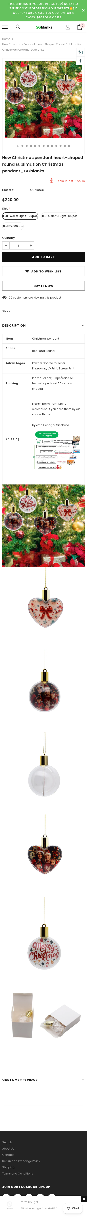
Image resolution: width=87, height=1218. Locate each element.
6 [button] (39, 146)
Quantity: (8, 238)
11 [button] (61, 146)
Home (6, 39)
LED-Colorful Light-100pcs (59, 216)
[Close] (84, 1199)
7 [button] (44, 146)
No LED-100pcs (13, 226)
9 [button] (52, 146)
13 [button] (69, 146)
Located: (8, 190)
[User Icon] (68, 27)
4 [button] (31, 146)
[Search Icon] (18, 27)
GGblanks (37, 190)
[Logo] (43, 27)
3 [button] (27, 146)
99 (10, 297)
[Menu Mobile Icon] (5, 27)
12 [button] (65, 146)
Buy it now (44, 286)
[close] (83, 10)
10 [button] (56, 146)
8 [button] (48, 146)
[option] (43, 99)
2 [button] (22, 146)
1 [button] (18, 146)
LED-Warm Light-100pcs (20, 216)
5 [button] (35, 146)
